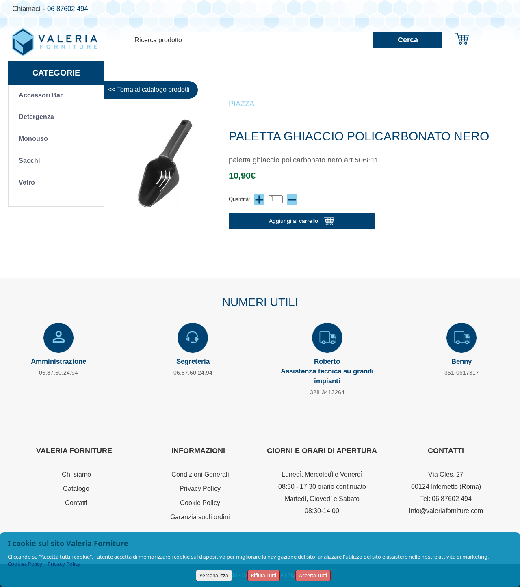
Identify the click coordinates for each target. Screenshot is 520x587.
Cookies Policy (25, 564)
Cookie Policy (200, 502)
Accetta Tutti (313, 575)
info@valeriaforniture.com (446, 510)
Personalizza (213, 575)
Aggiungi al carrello (293, 221)
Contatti (76, 502)
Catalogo (76, 488)
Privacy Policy (200, 488)
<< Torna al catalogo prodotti (149, 89)
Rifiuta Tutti (263, 575)
